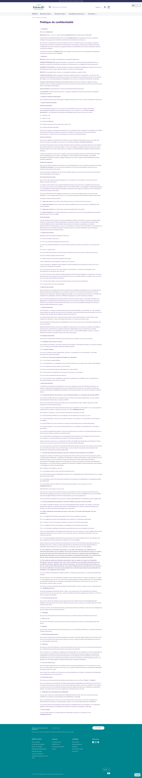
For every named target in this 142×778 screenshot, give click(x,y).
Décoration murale (60, 14)
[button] (136, 5)
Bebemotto (43, 774)
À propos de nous (56, 742)
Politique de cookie (37, 751)
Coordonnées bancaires (58, 747)
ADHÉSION (75, 739)
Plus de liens (91, 14)
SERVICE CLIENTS (37, 739)
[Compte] (104, 6)
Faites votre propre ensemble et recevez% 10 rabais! (71, 1)
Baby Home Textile (45, 14)
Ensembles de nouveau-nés (76, 14)
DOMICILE (35, 14)
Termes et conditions (37, 754)
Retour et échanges (37, 747)
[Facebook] (93, 742)
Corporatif (54, 739)
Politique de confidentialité (39, 749)
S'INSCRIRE (98, 728)
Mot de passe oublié (77, 749)
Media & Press (56, 744)
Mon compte (75, 742)
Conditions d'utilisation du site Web (40, 757)
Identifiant (75, 747)
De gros (54, 749)
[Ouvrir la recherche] (49, 7)
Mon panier (75, 751)
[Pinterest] (98, 742)
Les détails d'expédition (38, 744)
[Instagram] (96, 742)
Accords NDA (63, 226)
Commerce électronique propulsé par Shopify (54, 774)
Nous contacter (36, 742)
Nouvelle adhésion (77, 744)
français (98, 7)
